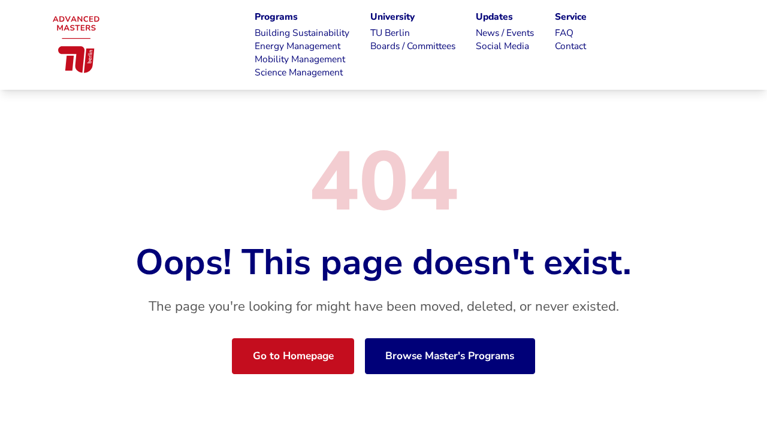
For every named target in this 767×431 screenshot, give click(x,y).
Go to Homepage (293, 356)
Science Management (299, 72)
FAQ (564, 32)
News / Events (505, 32)
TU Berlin (390, 32)
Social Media (502, 46)
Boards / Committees (412, 46)
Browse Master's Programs (449, 356)
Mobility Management (300, 59)
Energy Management (297, 46)
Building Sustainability (302, 32)
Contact (570, 46)
